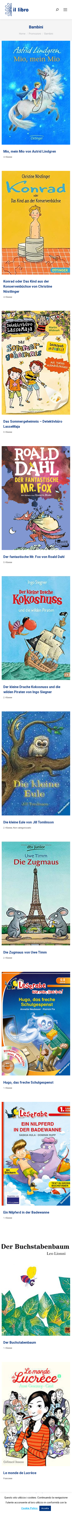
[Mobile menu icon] (65, 9)
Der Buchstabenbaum (19, 1342)
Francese (7, 1478)
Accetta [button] (45, 1508)
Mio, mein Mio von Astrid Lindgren (29, 151)
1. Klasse (7, 1088)
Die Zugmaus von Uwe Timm (25, 952)
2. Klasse (7, 697)
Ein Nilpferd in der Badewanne (26, 1212)
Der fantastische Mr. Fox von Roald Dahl (33, 557)
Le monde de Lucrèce (19, 1473)
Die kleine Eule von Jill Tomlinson (28, 822)
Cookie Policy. (29, 1508)
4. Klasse (7, 157)
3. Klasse (7, 432)
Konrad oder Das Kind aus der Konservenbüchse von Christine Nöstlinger (27, 286)
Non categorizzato (22, 827)
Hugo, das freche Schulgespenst (28, 1082)
